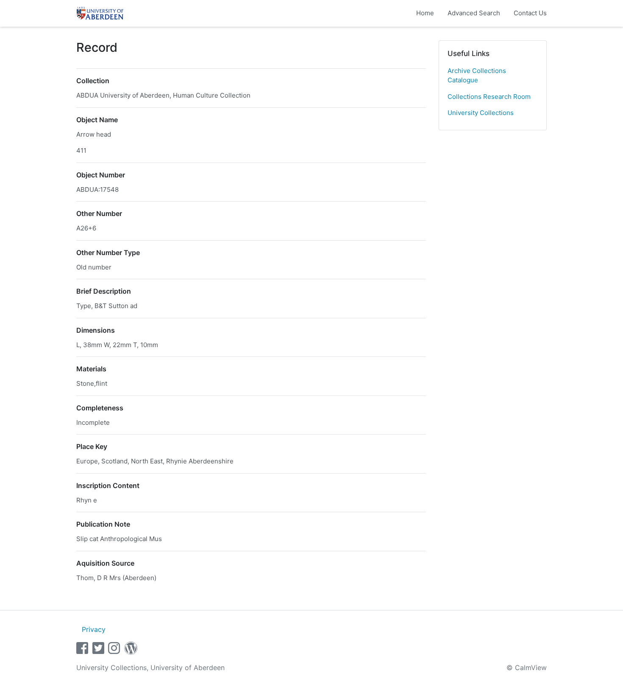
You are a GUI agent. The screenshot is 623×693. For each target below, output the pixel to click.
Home (425, 13)
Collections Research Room (489, 97)
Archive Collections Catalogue (477, 75)
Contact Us (530, 13)
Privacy (94, 629)
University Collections (481, 113)
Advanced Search (474, 13)
